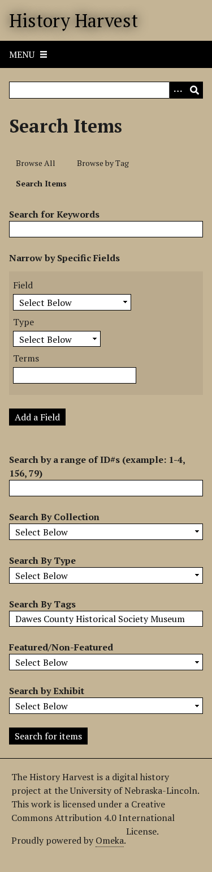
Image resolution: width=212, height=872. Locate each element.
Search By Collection (54, 517)
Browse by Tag (103, 163)
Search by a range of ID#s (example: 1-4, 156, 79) (97, 466)
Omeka (110, 840)
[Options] (177, 90)
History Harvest (73, 20)
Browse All (35, 163)
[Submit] (194, 90)
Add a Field (37, 417)
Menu (21, 54)
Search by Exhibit (46, 690)
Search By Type (42, 560)
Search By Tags (42, 604)
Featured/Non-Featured (61, 647)
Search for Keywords (54, 214)
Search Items (41, 183)
